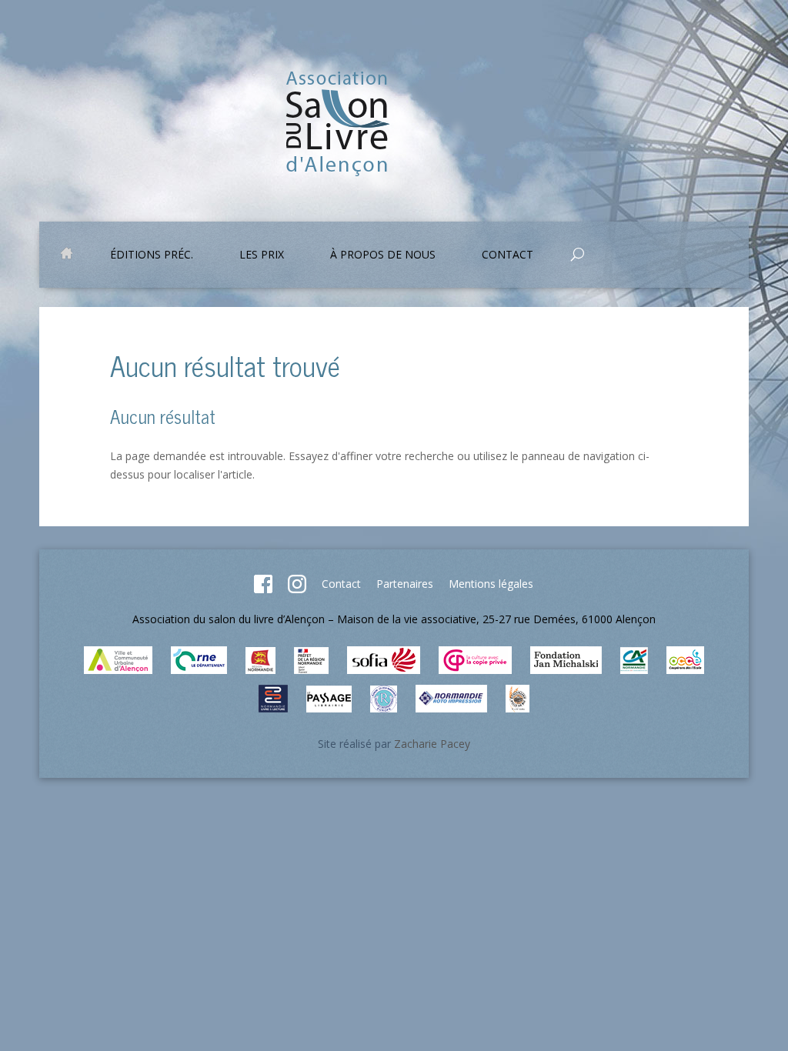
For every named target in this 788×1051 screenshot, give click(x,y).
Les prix (261, 255)
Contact (341, 583)
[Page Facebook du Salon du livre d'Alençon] (263, 589)
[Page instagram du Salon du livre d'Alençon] (297, 589)
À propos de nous (383, 255)
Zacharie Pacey (432, 743)
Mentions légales (491, 583)
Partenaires (404, 583)
